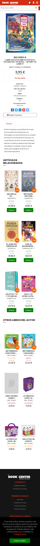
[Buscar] (36, 7)
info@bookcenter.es (20, 485)
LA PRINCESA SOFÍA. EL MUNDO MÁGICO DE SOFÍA (28, 397)
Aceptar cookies (20, 541)
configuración (19, 534)
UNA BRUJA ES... (11, 195)
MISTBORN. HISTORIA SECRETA (28, 195)
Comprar (12, 210)
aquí (20, 531)
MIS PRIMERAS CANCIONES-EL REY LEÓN (11, 352)
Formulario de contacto (20, 489)
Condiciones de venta (20, 502)
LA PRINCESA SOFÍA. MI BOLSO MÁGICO (11, 440)
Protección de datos (20, 506)
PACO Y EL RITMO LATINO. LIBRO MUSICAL (28, 295)
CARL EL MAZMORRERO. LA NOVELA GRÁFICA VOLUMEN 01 (28, 245)
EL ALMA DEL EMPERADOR (11, 245)
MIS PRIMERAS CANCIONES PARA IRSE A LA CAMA (28, 352)
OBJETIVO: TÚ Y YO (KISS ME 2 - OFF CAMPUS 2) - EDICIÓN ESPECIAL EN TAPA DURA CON (12, 295)
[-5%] (11, 180)
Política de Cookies (20, 509)
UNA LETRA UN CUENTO (28, 440)
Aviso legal (20, 499)
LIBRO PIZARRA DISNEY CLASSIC (11, 397)
